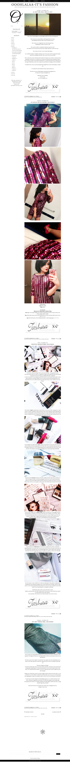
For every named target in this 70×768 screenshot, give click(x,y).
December (13, 47)
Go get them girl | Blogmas (42, 622)
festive (40, 616)
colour (32, 616)
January (13, 70)
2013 (12, 75)
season (47, 616)
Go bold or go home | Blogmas (43, 102)
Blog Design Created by (35, 760)
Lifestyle (43, 0)
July (13, 61)
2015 (12, 72)
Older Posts (56, 712)
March (13, 67)
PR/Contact (36, 0)
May (13, 64)
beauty (27, 616)
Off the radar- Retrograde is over (16, 80)
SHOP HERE (43, 316)
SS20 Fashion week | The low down (16, 85)
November (14, 55)
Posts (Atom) (34, 716)
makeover (45, 616)
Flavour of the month (16, 82)
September (13, 58)
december (35, 616)
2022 (12, 37)
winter (51, 616)
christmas (29, 616)
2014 (12, 73)
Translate (19, 32)
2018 (12, 43)
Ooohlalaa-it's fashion (35, 4)
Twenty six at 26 (16, 84)
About (29, 0)
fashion (37, 616)
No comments (37, 96)
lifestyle (42, 616)
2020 (12, 40)
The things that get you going (16, 81)
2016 (12, 46)
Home (24, 0)
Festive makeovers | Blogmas (42, 344)
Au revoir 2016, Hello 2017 (42, 12)
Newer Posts (29, 712)
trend (49, 616)
